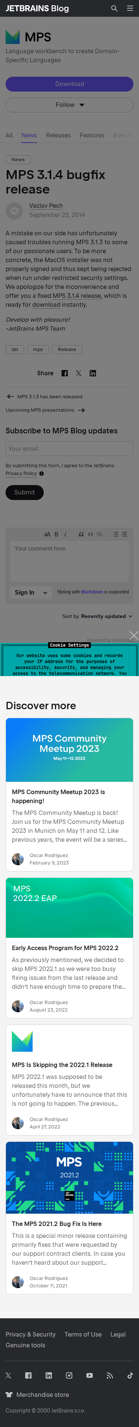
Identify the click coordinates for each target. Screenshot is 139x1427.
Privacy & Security (31, 1334)
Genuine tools (25, 1345)
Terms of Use (83, 1334)
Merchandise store (40, 1394)
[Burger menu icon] (130, 8)
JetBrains (62, 1411)
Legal (118, 1334)
